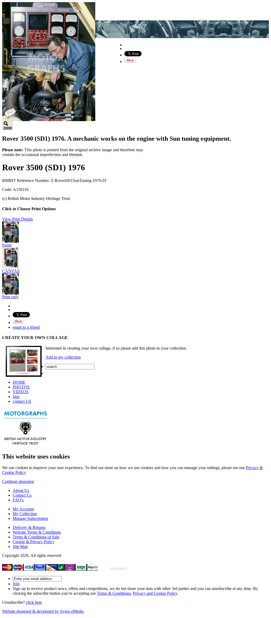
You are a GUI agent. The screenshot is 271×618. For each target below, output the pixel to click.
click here (34, 602)
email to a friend (26, 327)
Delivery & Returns (29, 527)
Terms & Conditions (114, 593)
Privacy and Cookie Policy (155, 593)
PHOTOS (21, 387)
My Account (23, 509)
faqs (16, 396)
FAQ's (18, 500)
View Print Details (17, 219)
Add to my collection (63, 357)
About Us (21, 490)
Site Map (20, 546)
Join (16, 584)
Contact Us (22, 495)
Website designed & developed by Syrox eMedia (43, 611)
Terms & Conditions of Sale (36, 537)
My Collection (25, 513)
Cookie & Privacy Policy (34, 541)
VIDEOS (21, 392)
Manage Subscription (30, 518)
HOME (19, 382)
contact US (22, 401)
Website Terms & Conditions (37, 532)
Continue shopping (18, 481)
